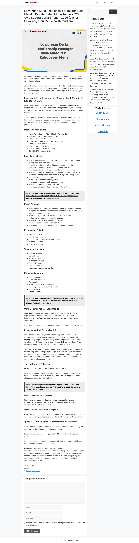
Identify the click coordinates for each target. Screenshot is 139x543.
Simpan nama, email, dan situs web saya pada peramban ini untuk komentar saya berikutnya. (55, 524)
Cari (89, 8)
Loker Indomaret (102, 125)
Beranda (98, 3)
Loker (112, 3)
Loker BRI (103, 131)
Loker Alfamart (103, 119)
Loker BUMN (102, 112)
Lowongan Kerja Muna (33, 471)
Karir (105, 3)
